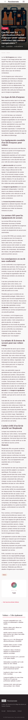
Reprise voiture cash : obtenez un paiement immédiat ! (12, 628)
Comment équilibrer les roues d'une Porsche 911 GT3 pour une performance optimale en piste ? (13, 679)
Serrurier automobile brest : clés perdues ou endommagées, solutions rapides (13, 622)
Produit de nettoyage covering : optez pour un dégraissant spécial (13, 667)
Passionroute (13, 1)
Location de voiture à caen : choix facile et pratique (12, 673)
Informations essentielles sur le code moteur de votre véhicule (13, 662)
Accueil (3, 52)
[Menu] (23, 1)
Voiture (5, 28)
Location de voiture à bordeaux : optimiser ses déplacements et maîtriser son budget (12, 651)
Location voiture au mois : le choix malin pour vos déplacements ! (13, 645)
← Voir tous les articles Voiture (10, 602)
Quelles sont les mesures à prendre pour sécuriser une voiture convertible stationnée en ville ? (14, 634)
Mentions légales (11, 711)
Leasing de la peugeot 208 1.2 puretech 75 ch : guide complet (14, 657)
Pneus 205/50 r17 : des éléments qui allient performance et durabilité (13, 640)
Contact (20, 711)
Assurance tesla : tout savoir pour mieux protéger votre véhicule (13, 685)
